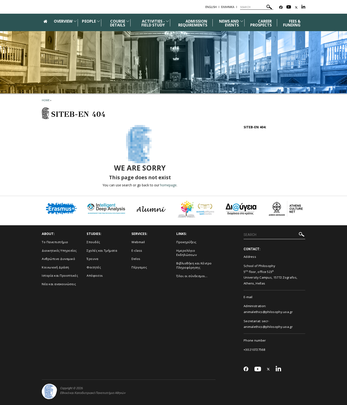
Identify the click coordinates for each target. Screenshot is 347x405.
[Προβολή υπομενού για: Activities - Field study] (167, 21)
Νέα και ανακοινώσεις (59, 284)
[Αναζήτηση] (269, 7)
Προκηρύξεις (186, 242)
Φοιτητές (94, 267)
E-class (136, 250)
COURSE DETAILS (117, 23)
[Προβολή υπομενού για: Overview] (75, 21)
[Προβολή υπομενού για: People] (98, 21)
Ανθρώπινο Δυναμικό (58, 259)
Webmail (138, 242)
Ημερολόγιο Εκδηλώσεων (186, 252)
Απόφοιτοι (95, 275)
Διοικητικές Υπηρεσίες (59, 250)
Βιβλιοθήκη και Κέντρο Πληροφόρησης (194, 265)
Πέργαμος (139, 267)
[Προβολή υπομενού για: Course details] (127, 21)
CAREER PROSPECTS (261, 23)
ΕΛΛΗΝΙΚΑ (227, 7)
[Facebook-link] (281, 7)
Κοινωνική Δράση (55, 267)
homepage (168, 185)
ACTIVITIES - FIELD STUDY (153, 23)
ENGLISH (211, 7)
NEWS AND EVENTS (229, 23)
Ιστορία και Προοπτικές (60, 275)
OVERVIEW (63, 21)
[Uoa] (49, 391)
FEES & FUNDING (291, 23)
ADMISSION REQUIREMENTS (192, 23)
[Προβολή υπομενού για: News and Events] (241, 21)
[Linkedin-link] (303, 7)
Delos (135, 259)
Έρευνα (92, 259)
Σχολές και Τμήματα (102, 250)
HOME (46, 100)
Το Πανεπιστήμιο (55, 242)
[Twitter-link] (296, 7)
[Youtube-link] (288, 7)
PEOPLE (89, 21)
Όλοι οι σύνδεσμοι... (191, 276)
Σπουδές (93, 242)
